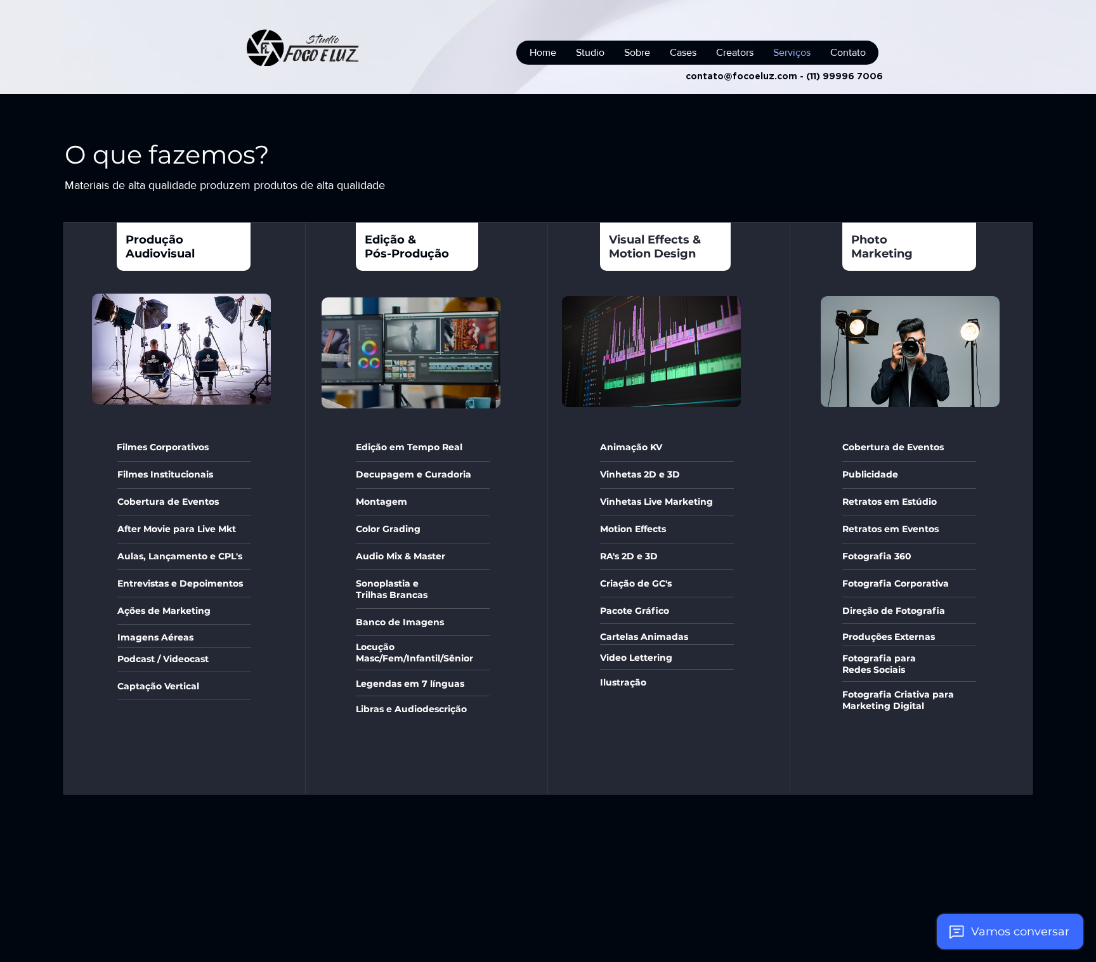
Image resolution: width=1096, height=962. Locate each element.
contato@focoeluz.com (741, 76)
